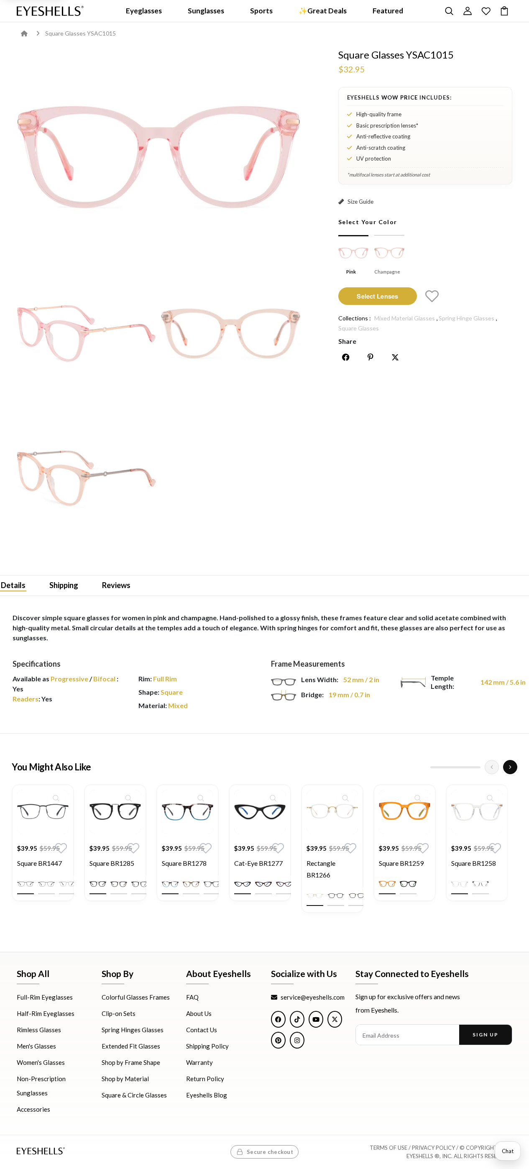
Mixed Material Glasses (404, 318)
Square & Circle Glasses (134, 1095)
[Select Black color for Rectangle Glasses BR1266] (335, 896)
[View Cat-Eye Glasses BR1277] (260, 812)
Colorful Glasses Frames (136, 997)
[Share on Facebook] (345, 357)
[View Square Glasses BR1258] (477, 812)
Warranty (199, 1063)
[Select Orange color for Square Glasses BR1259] (387, 884)
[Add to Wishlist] (432, 296)
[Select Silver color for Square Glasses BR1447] (67, 884)
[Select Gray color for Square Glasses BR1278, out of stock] (212, 884)
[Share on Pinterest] (370, 357)
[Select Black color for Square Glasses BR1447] (25, 884)
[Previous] (492, 767)
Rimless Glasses (39, 1030)
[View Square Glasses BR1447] (43, 812)
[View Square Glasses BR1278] (187, 812)
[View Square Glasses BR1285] (115, 812)
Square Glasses (358, 328)
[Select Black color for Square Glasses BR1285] (97, 884)
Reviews (116, 584)
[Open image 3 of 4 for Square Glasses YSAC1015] (230, 332)
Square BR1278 (184, 863)
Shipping (63, 584)
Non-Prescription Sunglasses (41, 1086)
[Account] (467, 11)
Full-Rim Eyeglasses (45, 997)
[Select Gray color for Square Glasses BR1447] (46, 884)
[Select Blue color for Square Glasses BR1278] (170, 884)
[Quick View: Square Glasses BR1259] (417, 798)
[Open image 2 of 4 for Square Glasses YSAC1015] (86, 332)
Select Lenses (377, 296)
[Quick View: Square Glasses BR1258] (490, 798)
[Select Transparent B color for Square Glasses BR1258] (480, 884)
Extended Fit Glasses (131, 1046)
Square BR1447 (39, 863)
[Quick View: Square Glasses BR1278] (200, 798)
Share (347, 341)
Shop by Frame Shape (131, 1063)
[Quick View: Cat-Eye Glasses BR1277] (273, 798)
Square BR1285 (111, 863)
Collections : (354, 318)
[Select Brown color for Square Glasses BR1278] (191, 884)
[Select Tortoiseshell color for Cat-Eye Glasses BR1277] (263, 884)
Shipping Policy (207, 1046)
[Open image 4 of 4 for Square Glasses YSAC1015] (86, 476)
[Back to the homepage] (30, 33)
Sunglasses (206, 10)
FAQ (192, 997)
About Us (199, 1014)
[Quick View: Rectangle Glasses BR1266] (345, 798)
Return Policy (205, 1079)
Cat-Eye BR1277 (258, 863)
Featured (388, 10)
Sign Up (485, 1035)
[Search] (449, 11)
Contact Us (201, 1030)
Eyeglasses (144, 10)
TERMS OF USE (388, 1148)
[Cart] (504, 11)
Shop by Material (125, 1079)
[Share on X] (395, 357)
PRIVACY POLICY (433, 1148)
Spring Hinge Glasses (466, 318)
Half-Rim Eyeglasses (45, 1014)
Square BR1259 (401, 863)
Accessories (33, 1109)
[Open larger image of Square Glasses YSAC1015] (159, 153)
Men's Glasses (36, 1046)
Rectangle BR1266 (321, 869)
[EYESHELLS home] (50, 11)
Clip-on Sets (118, 1014)
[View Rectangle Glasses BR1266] (332, 812)
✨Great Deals (323, 10)
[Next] (510, 767)
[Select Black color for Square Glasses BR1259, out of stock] (408, 884)
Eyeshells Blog (206, 1095)
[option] (43, 849)
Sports (261, 10)
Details (13, 584)
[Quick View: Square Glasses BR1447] (56, 798)
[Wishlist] (486, 11)
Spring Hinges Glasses (133, 1030)
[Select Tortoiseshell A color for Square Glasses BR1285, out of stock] (118, 884)
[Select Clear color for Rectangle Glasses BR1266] (315, 896)
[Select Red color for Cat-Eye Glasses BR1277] (284, 884)
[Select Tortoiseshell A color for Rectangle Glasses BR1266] (356, 896)
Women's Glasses (41, 1063)
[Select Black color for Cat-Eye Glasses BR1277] (242, 884)
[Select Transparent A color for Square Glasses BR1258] (459, 884)
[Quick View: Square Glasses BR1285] (128, 798)
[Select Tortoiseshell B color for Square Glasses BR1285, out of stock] (139, 884)
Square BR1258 (473, 863)
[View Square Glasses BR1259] (404, 812)
